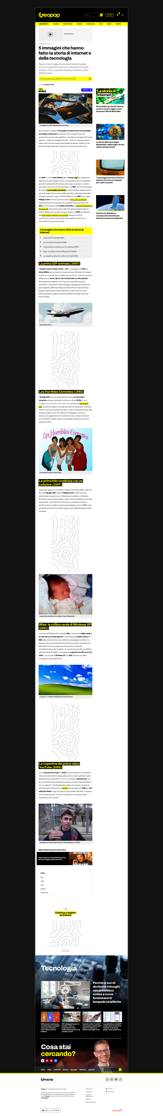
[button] (122, 15)
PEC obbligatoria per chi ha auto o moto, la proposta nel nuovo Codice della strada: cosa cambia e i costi (71, 1027)
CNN (42, 877)
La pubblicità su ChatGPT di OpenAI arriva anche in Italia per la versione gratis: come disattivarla (112, 1026)
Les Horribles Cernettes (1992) (53, 242)
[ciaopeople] (117, 1110)
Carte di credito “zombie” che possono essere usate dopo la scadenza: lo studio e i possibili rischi (91, 1026)
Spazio (109, 24)
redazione (88, 1099)
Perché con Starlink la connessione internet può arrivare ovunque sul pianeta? (109, 215)
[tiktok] (107, 1079)
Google (65, 788)
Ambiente (82, 1070)
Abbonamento (43, 24)
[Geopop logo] (49, 15)
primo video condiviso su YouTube (54, 215)
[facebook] (120, 1079)
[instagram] (111, 1079)
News (43, 1070)
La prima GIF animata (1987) (52, 238)
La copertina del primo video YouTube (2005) (59, 256)
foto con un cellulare (79, 199)
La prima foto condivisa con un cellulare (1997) (59, 247)
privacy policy (89, 1089)
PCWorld (43, 888)
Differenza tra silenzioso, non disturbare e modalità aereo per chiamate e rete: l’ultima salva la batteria (50, 1027)
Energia (79, 24)
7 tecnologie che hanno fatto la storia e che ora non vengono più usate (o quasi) (110, 180)
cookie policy (89, 1091)
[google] (56, 1110)
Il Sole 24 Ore (44, 892)
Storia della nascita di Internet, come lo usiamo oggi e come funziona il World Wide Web (110, 108)
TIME (42, 885)
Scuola (65, 1070)
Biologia (74, 1070)
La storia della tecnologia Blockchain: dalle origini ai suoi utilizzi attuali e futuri (110, 144)
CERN (42, 881)
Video (49, 1070)
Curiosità (57, 1070)
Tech (100, 24)
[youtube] (116, 1079)
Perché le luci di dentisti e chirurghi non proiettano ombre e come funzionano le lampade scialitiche (107, 992)
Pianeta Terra (67, 24)
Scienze (56, 24)
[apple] (45, 1110)
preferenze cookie (91, 1102)
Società (118, 24)
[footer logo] (58, 1079)
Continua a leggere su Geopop (65, 913)
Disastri (91, 1070)
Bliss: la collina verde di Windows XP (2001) (58, 251)
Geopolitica (91, 24)
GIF (76, 178)
